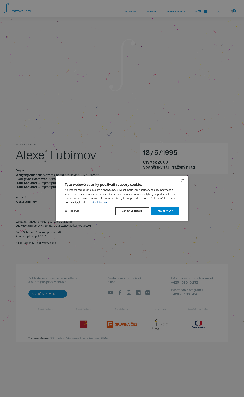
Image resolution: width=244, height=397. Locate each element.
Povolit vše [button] (165, 211)
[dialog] (122, 198)
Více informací (100, 202)
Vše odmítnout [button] (132, 211)
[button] (72, 211)
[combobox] (182, 180)
